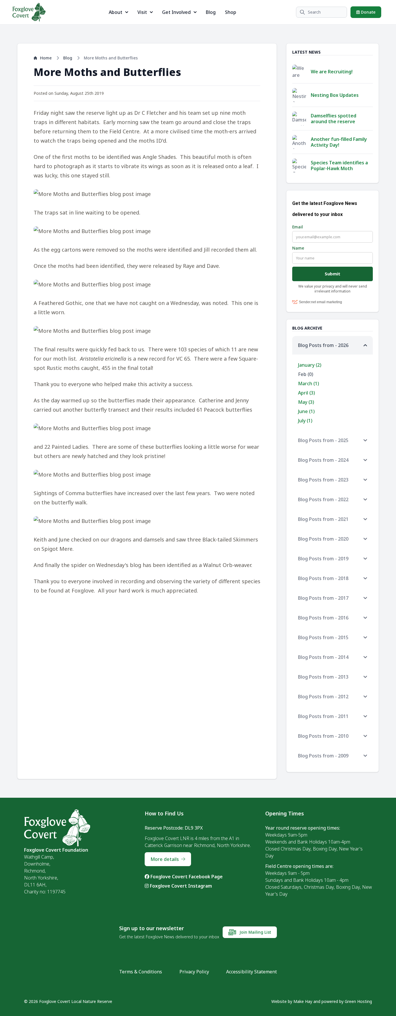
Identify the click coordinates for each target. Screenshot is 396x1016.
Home (46, 58)
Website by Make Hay (291, 1001)
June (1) (306, 411)
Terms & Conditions (140, 971)
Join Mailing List (254, 932)
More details (164, 859)
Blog (211, 12)
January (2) (309, 365)
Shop (230, 12)
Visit (142, 12)
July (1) (305, 420)
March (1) (308, 383)
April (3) (306, 393)
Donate (367, 12)
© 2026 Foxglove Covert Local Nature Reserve (68, 1001)
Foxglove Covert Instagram (180, 886)
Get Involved (176, 12)
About (115, 12)
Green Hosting (358, 1001)
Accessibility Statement (251, 971)
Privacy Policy (194, 971)
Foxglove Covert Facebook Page (186, 876)
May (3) (306, 402)
